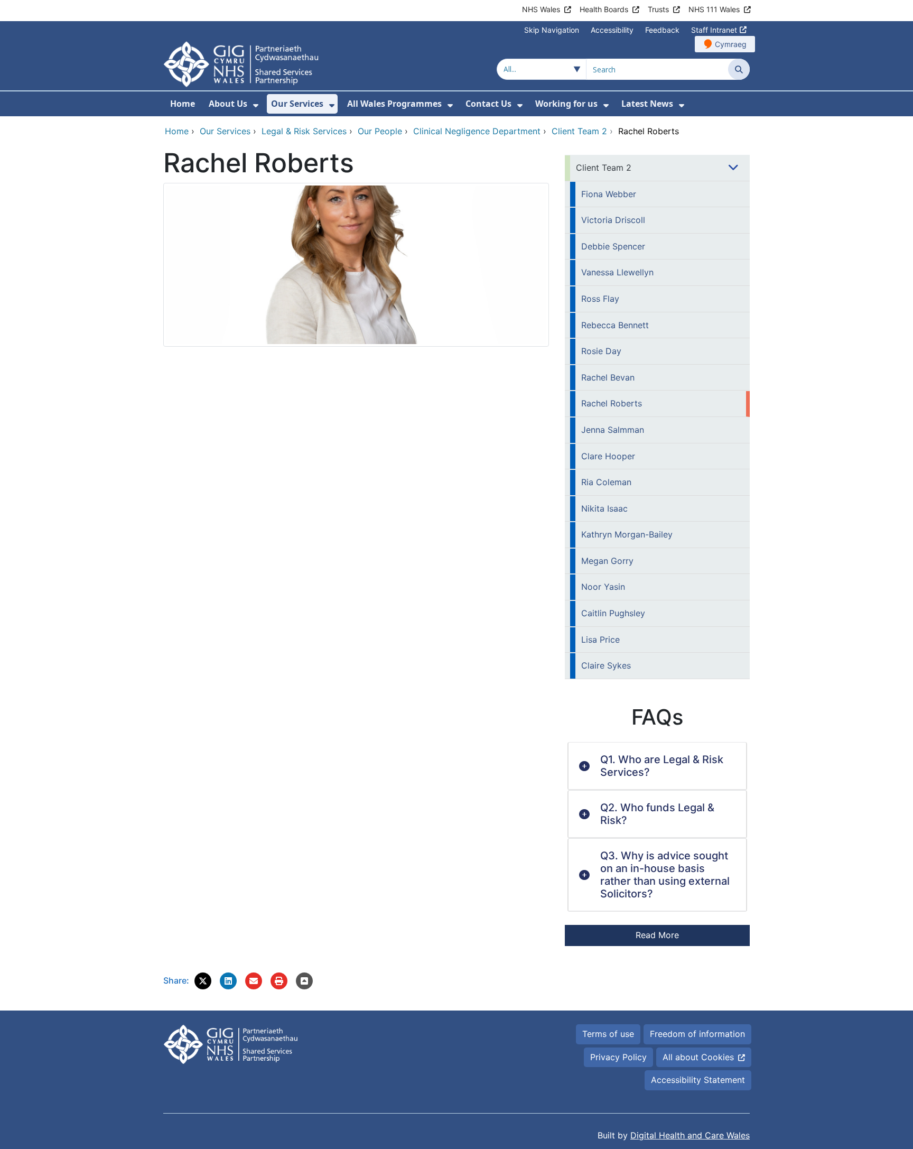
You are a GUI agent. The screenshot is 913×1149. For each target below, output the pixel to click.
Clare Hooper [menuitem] (608, 456)
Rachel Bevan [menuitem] (608, 377)
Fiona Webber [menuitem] (608, 194)
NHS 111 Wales (714, 9)
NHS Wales (541, 9)
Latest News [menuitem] (647, 103)
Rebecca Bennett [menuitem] (615, 325)
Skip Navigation (551, 29)
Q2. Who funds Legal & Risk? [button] (657, 814)
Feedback (662, 29)
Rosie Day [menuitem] (601, 351)
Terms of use (608, 1033)
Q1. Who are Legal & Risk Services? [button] (661, 766)
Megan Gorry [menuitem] (607, 560)
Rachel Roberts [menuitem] (611, 403)
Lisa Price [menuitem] (600, 639)
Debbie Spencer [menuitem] (613, 246)
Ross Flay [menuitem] (600, 298)
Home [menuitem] (182, 103)
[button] (203, 981)
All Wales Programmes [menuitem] (394, 103)
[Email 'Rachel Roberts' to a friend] (253, 981)
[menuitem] (256, 105)
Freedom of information (697, 1033)
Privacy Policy (618, 1057)
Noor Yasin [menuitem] (603, 586)
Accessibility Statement (698, 1079)
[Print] (279, 981)
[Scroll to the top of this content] (304, 981)
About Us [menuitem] (228, 103)
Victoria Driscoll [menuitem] (613, 220)
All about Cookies (698, 1057)
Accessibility (612, 29)
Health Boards (604, 9)
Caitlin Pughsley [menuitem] (613, 613)
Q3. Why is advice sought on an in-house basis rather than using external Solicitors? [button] (665, 874)
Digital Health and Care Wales (690, 1135)
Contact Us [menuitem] (488, 103)
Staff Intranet (714, 29)
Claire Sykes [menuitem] (606, 665)
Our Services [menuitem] (297, 103)
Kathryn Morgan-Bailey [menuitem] (627, 534)
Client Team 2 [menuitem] (603, 167)
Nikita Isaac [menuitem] (604, 508)
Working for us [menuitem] (566, 103)
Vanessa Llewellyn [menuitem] (617, 272)
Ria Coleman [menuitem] (606, 482)
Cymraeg (731, 44)
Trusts (658, 9)
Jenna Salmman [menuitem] (612, 429)
